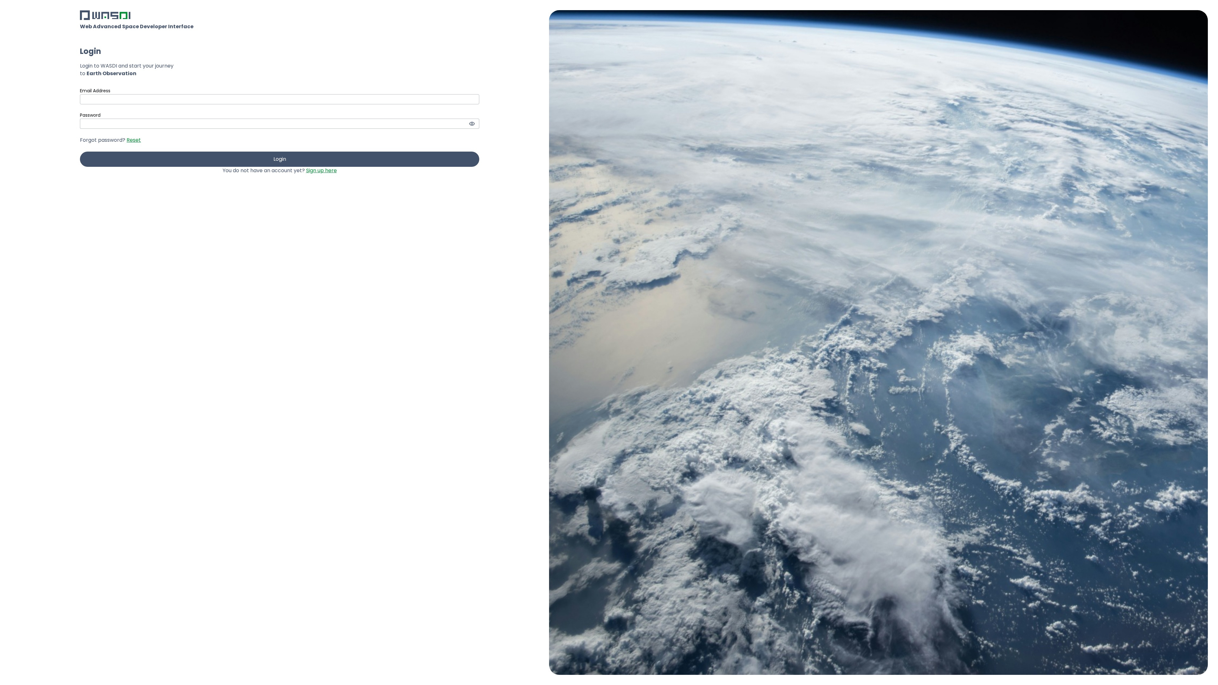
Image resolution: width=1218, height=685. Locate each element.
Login (279, 159)
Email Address (95, 91)
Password (90, 115)
